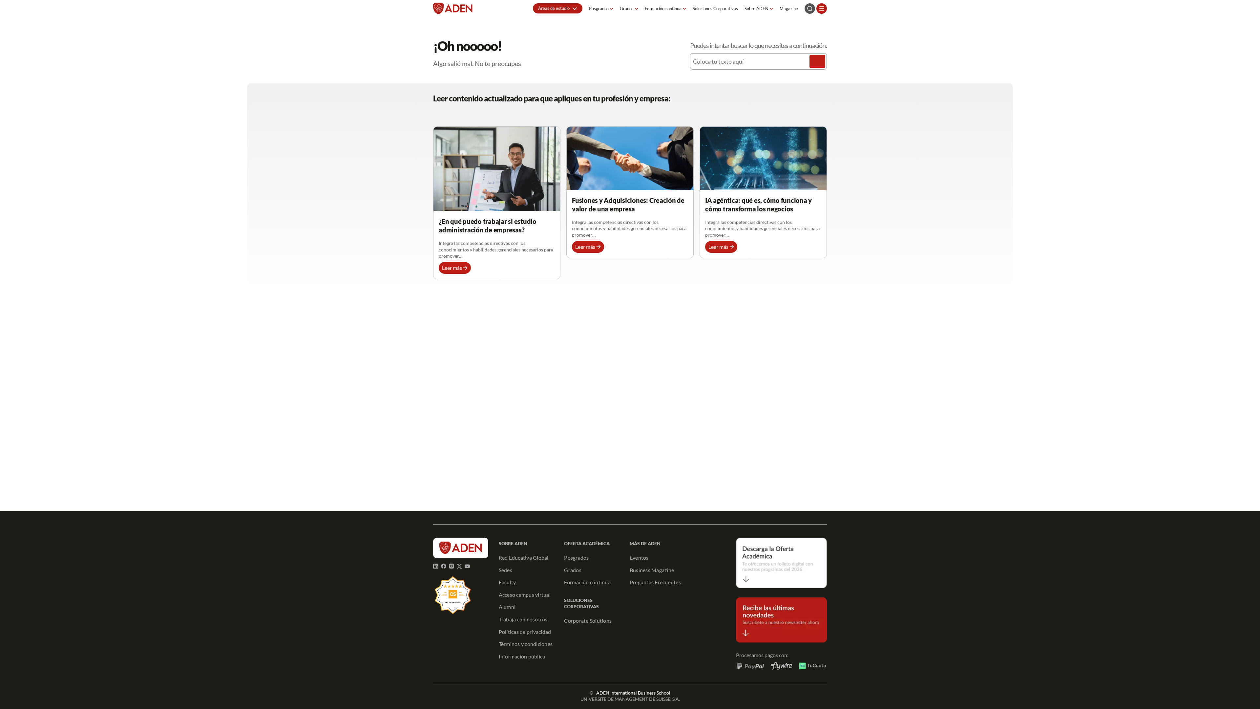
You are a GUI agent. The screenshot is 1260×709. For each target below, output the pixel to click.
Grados (627, 8)
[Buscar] (817, 61)
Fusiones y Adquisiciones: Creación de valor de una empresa (628, 204)
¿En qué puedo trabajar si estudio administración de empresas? (487, 225)
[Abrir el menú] (821, 8)
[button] (557, 8)
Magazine (789, 8)
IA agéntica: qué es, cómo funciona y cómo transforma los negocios (758, 204)
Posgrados (599, 8)
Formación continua (663, 8)
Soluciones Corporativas (715, 8)
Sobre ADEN (756, 8)
